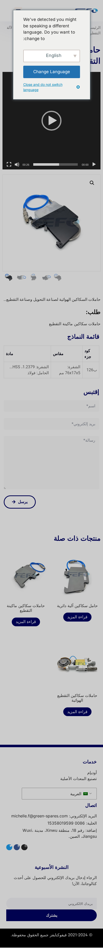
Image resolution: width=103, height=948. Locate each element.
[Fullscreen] (9, 164)
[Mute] (17, 164)
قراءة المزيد (77, 617)
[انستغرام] (24, 847)
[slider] (55, 164)
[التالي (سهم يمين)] (94, 474)
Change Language (51, 71)
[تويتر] (9, 847)
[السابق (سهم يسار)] (9, 474)
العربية (76, 793)
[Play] (94, 164)
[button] (52, 121)
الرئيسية (94, 27)
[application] (51, 120)
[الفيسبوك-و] (17, 847)
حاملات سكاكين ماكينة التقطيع (74, 323)
